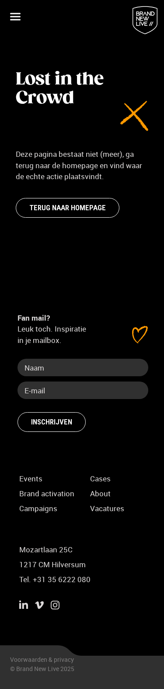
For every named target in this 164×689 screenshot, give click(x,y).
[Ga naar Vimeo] (39, 606)
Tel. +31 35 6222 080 (55, 579)
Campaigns (38, 508)
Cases (100, 478)
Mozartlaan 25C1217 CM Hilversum (52, 556)
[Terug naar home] (145, 20)
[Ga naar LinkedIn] (23, 606)
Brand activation (46, 493)
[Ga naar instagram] (55, 606)
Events (30, 478)
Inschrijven (51, 421)
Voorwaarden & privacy (42, 659)
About (100, 493)
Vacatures (107, 508)
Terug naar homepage (67, 207)
